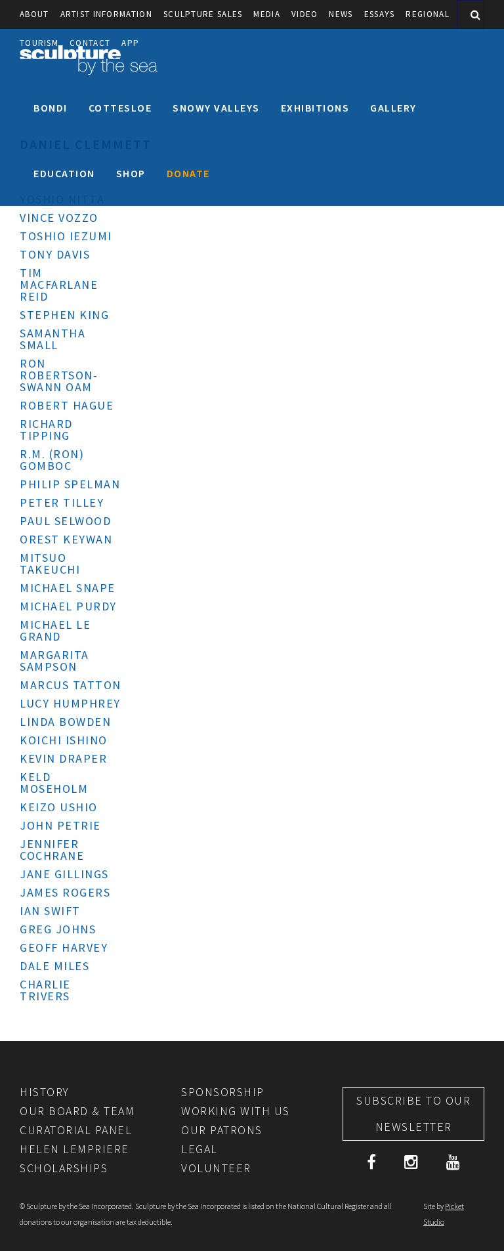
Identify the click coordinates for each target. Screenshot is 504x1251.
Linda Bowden (65, 721)
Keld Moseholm (54, 782)
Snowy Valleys (216, 107)
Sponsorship (222, 1091)
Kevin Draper (63, 758)
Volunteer (216, 1168)
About (34, 14)
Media (266, 14)
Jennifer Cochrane (52, 849)
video (304, 14)
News (340, 14)
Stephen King (64, 314)
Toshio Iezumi (66, 236)
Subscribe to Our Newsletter (413, 1113)
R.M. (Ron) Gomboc (52, 459)
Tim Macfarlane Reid (59, 284)
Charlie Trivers (45, 990)
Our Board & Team (77, 1110)
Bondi (50, 107)
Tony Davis (55, 254)
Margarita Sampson (54, 660)
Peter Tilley (62, 502)
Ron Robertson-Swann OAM (59, 375)
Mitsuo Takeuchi (50, 563)
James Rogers (65, 892)
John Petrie (60, 825)
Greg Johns (58, 929)
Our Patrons (221, 1129)
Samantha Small (52, 339)
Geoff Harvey (64, 947)
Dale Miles (54, 965)
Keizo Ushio (59, 807)
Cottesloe (120, 107)
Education (64, 173)
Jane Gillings (64, 873)
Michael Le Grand (55, 630)
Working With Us (235, 1110)
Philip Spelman (70, 484)
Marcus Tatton (70, 684)
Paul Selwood (65, 520)
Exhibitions (315, 107)
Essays (379, 14)
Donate (188, 173)
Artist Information (106, 14)
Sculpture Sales (203, 14)
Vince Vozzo (59, 217)
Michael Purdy (68, 606)
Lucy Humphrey (70, 703)
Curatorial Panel (76, 1129)
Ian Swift (50, 910)
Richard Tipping (46, 429)
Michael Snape (68, 587)
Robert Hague (67, 405)
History (45, 1091)
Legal (199, 1148)
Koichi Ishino (64, 740)
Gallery (393, 107)
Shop (131, 173)
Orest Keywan (66, 539)
